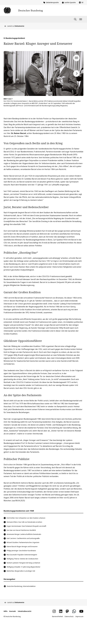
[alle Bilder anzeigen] (76, 58)
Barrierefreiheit (57, 616)
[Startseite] (23, 10)
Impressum (79, 616)
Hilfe (5, 611)
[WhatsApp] (74, 611)
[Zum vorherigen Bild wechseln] (10, 73)
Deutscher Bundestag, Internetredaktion (21, 586)
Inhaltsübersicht (24, 611)
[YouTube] (81, 611)
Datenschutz (69, 616)
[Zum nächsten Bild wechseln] (76, 73)
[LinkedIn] (60, 611)
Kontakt (12, 611)
